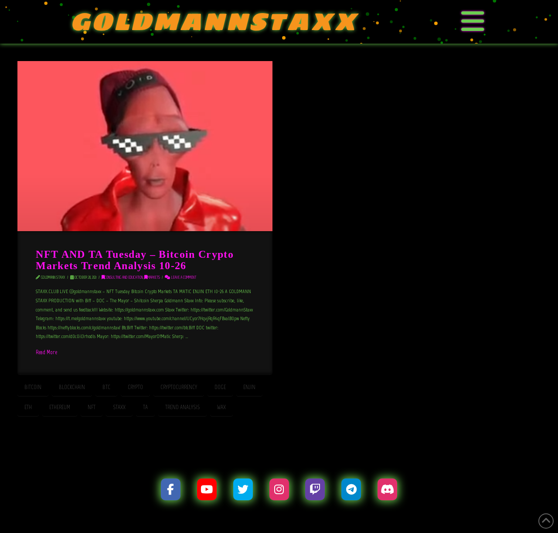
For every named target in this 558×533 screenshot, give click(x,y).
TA (145, 407)
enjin (249, 387)
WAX (221, 407)
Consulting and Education (124, 277)
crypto (135, 387)
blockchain (72, 387)
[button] (473, 22)
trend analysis (182, 407)
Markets (153, 277)
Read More (46, 351)
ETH (28, 407)
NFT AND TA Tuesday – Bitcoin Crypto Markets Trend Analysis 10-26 (135, 259)
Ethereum (59, 407)
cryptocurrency (178, 387)
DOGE (220, 387)
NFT (91, 407)
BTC (106, 387)
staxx (119, 407)
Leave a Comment (183, 277)
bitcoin (32, 387)
